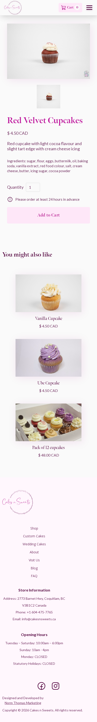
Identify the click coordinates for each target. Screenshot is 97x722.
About (34, 552)
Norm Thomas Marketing (23, 703)
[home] (13, 7)
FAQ (34, 576)
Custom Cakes (34, 536)
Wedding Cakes (34, 544)
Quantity (15, 187)
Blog (34, 568)
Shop (34, 528)
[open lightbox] (48, 51)
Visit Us (34, 560)
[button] (89, 7)
